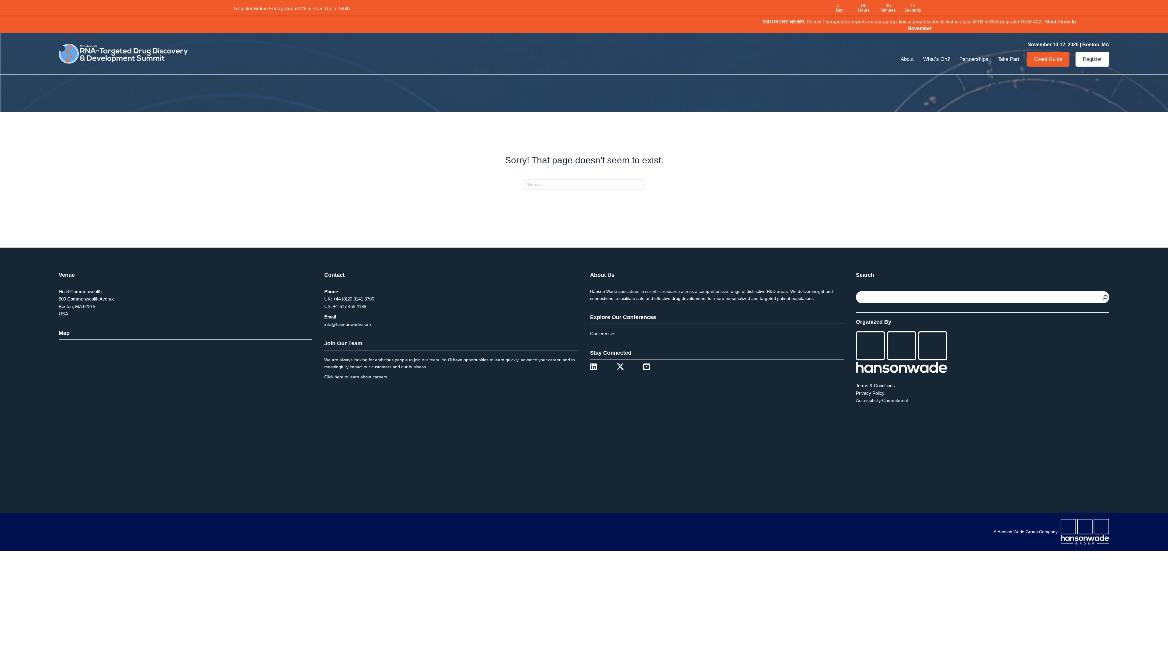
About (907, 61)
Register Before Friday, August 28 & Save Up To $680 (292, 8)
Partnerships (973, 61)
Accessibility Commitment (882, 402)
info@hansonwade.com (347, 326)
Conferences (603, 335)
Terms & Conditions (875, 387)
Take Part (1008, 61)
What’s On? (936, 61)
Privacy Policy (870, 395)
